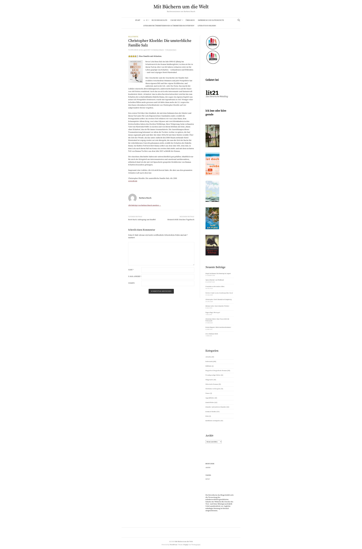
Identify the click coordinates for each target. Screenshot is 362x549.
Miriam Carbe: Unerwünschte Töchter (217, 306)
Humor (208, 393)
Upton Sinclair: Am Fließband (215, 280)
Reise (207, 416)
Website (131, 283)
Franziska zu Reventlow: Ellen (215, 286)
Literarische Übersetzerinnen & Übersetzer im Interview (168, 26)
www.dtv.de (132, 181)
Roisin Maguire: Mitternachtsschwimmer (218, 327)
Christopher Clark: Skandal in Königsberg (219, 299)
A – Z (145, 20)
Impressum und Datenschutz (211, 20)
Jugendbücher (210, 398)
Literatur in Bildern (207, 26)
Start (137, 20)
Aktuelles (208, 357)
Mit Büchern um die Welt (181, 7)
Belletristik (133, 37)
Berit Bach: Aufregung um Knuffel (142, 219)
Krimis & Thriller (211, 411)
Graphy (185, 545)
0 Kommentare (170, 50)
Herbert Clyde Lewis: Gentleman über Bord (219, 293)
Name (131, 269)
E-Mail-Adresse (134, 276)
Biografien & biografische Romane (216, 370)
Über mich (190, 20)
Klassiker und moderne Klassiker (216, 407)
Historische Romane (212, 384)
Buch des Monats (159, 20)
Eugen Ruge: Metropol (213, 312)
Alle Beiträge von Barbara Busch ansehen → (144, 205)
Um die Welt (175, 20)
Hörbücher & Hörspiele (213, 389)
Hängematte (209, 380)
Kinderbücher (210, 402)
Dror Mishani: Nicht (212, 334)
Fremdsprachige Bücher (213, 375)
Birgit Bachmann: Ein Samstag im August (218, 273)
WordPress (173, 545)
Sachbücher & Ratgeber (213, 420)
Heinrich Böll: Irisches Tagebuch (180, 219)
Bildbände (209, 366)
